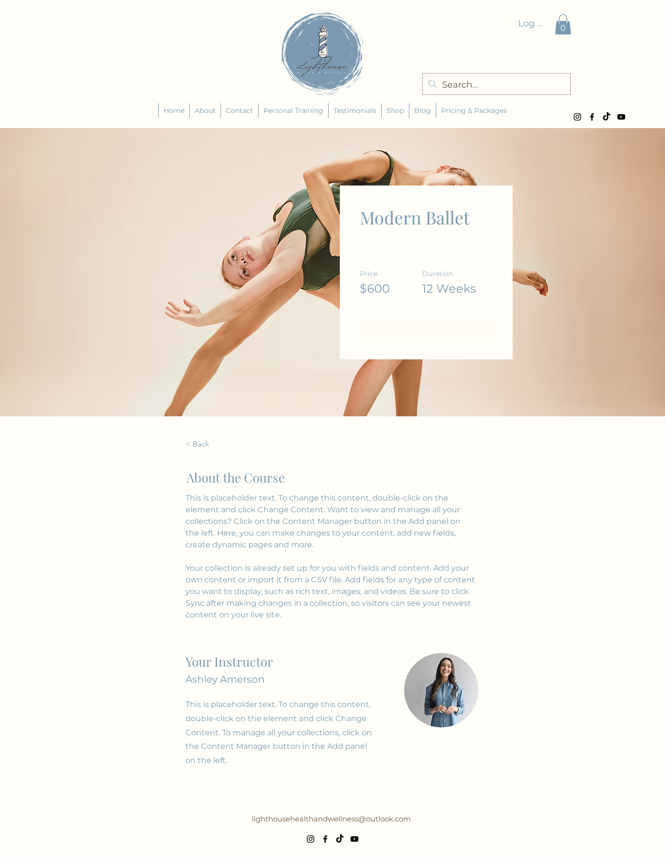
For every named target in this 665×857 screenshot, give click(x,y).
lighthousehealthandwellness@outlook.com (331, 818)
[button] (563, 24)
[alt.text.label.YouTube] (621, 117)
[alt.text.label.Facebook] (592, 117)
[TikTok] (606, 117)
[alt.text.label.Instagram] (577, 117)
